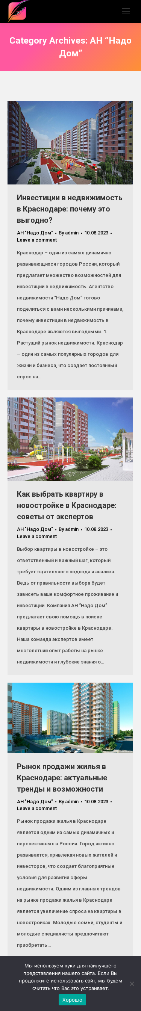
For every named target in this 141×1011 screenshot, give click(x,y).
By (69, 233)
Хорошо (72, 1000)
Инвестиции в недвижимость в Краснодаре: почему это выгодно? (70, 209)
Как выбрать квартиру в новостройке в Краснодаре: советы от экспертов (67, 505)
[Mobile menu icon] (125, 11)
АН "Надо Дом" (35, 233)
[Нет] (131, 983)
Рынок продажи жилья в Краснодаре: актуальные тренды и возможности (62, 777)
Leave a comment (37, 240)
